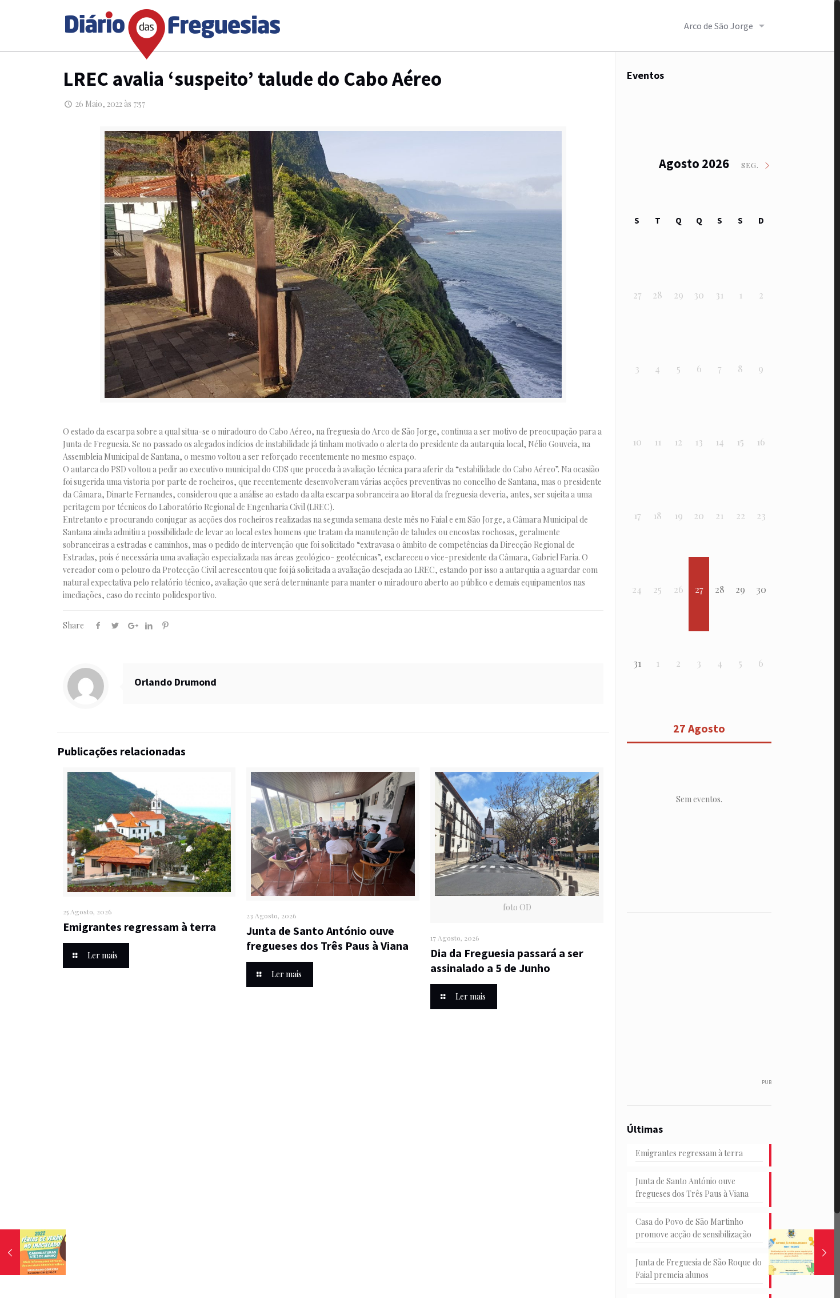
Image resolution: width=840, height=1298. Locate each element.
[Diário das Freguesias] (173, 30)
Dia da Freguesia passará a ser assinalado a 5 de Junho (506, 960)
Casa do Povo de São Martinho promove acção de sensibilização (693, 1228)
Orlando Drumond (175, 681)
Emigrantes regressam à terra (139, 926)
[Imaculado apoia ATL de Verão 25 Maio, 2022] (33, 1252)
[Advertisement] (712, 1001)
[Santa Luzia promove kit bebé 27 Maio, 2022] (801, 1252)
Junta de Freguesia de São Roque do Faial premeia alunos (698, 1268)
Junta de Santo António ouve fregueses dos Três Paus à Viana (327, 938)
